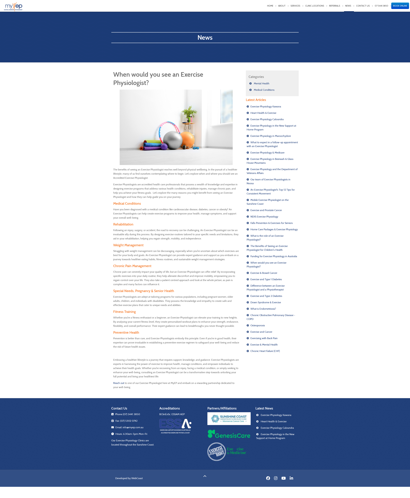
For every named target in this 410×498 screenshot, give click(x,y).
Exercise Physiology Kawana (265, 106)
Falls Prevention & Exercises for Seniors (271, 223)
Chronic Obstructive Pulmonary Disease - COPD (271, 317)
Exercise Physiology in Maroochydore (270, 135)
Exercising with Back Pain (264, 338)
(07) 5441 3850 (131, 414)
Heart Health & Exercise (263, 112)
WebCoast (137, 478)
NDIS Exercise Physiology (264, 216)
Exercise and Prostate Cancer (266, 210)
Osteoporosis (257, 325)
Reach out (118, 383)
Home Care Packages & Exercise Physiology (274, 229)
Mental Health (261, 83)
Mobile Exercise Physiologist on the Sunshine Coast (268, 201)
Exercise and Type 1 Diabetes (266, 279)
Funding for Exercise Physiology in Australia (273, 256)
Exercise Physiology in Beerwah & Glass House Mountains (270, 160)
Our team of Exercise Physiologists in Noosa (268, 181)
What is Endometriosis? (263, 308)
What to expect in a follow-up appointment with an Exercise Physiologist (272, 144)
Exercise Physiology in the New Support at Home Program (271, 127)
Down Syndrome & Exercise (265, 302)
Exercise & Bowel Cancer (263, 272)
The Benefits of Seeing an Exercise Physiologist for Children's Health (267, 248)
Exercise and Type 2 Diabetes (266, 295)
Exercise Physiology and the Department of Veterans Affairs (272, 171)
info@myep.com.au (133, 427)
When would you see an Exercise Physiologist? (266, 264)
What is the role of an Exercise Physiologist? (265, 237)
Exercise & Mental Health (264, 344)
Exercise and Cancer (261, 331)
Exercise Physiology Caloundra (267, 119)
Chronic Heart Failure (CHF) (265, 351)
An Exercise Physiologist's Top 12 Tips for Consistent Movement (271, 191)
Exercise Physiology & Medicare (267, 152)
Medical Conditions (264, 89)
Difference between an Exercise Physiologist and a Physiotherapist (266, 287)
